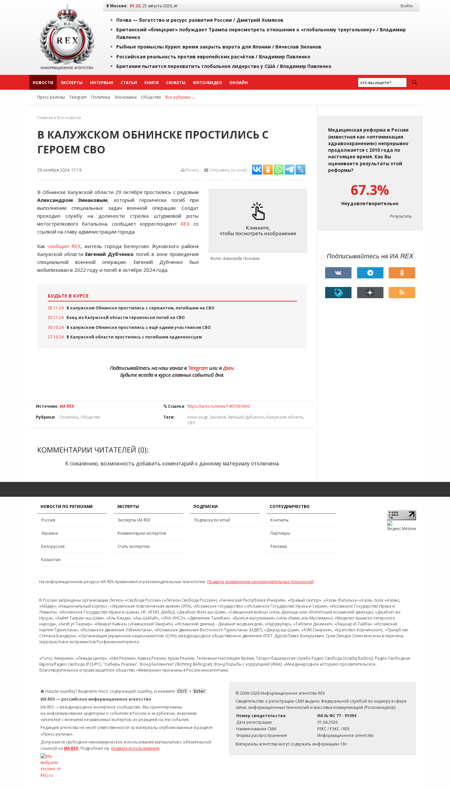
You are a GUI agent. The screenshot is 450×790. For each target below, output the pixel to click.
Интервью (101, 82)
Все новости (69, 117)
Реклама (278, 546)
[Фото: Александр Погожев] (260, 221)
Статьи (129, 82)
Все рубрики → (180, 97)
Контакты (279, 520)
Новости (43, 82)
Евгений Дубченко (246, 417)
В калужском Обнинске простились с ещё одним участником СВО (139, 327)
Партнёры (280, 533)
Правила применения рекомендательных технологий (260, 582)
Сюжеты (175, 82)
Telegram (78, 97)
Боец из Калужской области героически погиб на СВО (126, 317)
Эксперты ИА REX (134, 520)
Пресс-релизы (51, 97)
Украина (49, 533)
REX (185, 223)
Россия (48, 520)
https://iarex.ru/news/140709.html (218, 406)
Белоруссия (53, 546)
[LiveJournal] (338, 292)
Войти (407, 6)
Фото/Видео (207, 82)
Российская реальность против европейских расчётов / (213, 56)
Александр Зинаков (206, 417)
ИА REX (67, 406)
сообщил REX (63, 246)
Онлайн (238, 82)
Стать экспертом (134, 546)
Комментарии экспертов (142, 533)
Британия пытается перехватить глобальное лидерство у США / (223, 66)
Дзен (228, 367)
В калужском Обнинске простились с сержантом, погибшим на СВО (140, 308)
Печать (191, 170)
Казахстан (51, 559)
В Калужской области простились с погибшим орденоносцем (134, 337)
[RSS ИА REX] (402, 292)
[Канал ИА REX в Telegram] (370, 272)
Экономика (125, 97)
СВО (191, 423)
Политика (100, 97)
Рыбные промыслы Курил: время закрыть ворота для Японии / (218, 47)
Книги (151, 82)
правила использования (135, 748)
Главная (45, 117)
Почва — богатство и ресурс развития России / (199, 20)
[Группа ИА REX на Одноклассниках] (402, 272)
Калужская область (284, 417)
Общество (151, 97)
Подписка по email (212, 520)
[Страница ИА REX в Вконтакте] (338, 272)
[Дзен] (370, 292)
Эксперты (72, 82)
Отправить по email (227, 170)
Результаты (401, 216)
